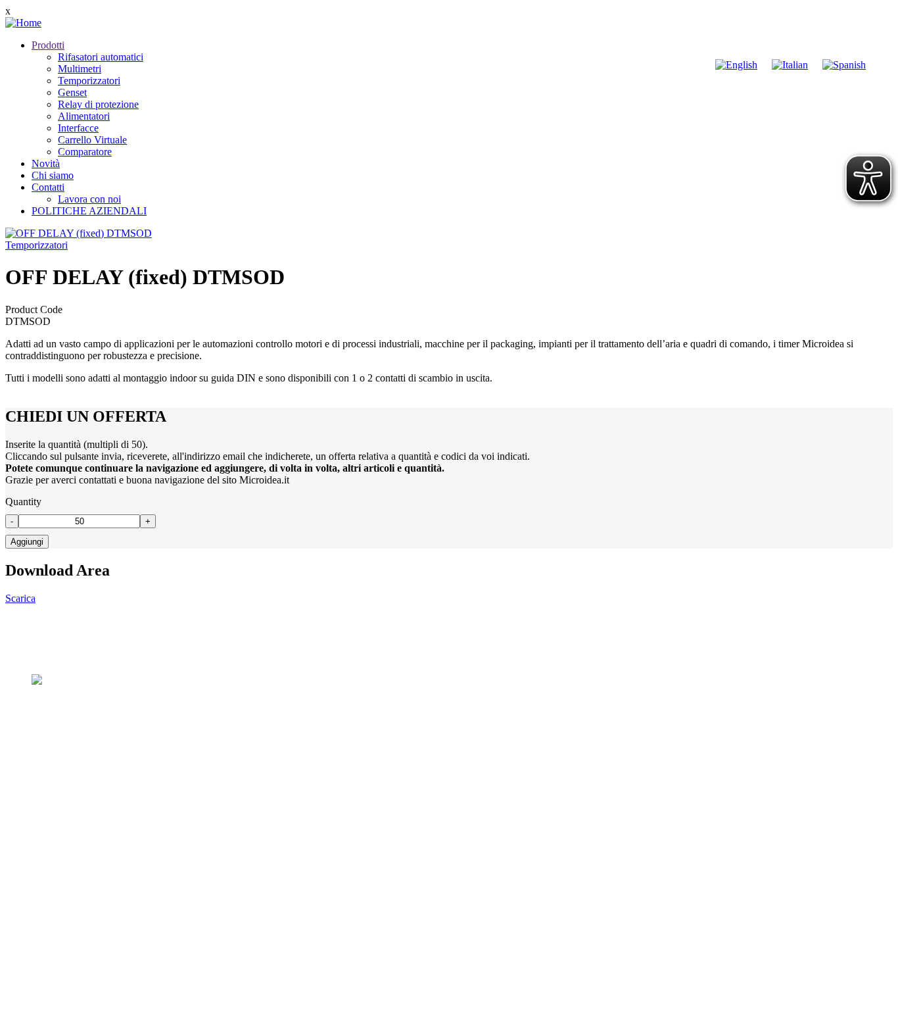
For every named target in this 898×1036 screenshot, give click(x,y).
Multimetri (79, 68)
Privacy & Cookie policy (163, 1024)
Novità (46, 163)
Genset (72, 92)
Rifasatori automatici (100, 56)
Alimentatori (84, 116)
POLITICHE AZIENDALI (89, 210)
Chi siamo (53, 175)
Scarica (20, 598)
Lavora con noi (89, 199)
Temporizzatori (89, 80)
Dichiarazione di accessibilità (284, 1024)
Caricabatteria (60, 978)
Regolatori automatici (76, 907)
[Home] (23, 22)
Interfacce (78, 128)
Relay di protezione (98, 104)
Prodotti (48, 45)
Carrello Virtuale (92, 139)
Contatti (48, 187)
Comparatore (85, 151)
